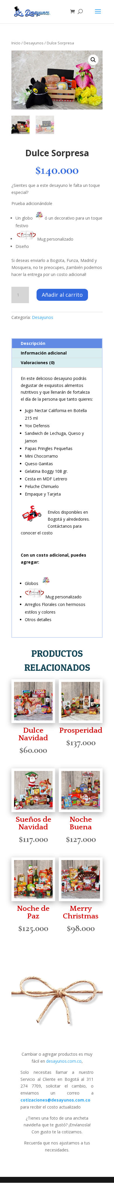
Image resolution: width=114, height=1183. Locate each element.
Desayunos (34, 43)
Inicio (15, 43)
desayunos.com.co (64, 1061)
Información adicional (44, 353)
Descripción (33, 343)
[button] (93, 60)
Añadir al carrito (62, 294)
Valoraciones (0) (38, 362)
